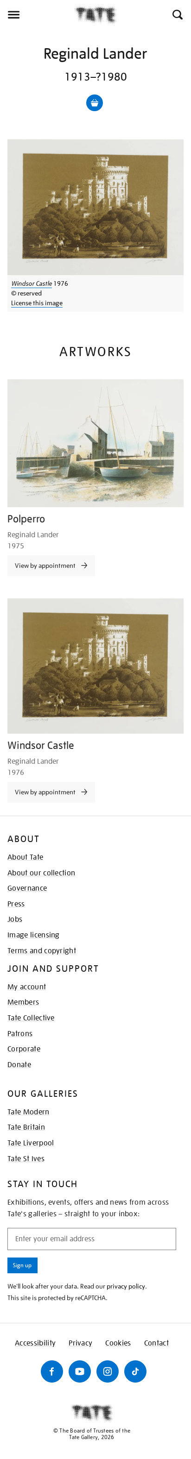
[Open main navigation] (37, 14)
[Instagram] (107, 1371)
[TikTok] (135, 1371)
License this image (37, 303)
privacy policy (126, 1286)
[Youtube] (80, 1371)
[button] (176, 15)
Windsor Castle (31, 283)
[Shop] (94, 102)
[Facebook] (52, 1371)
